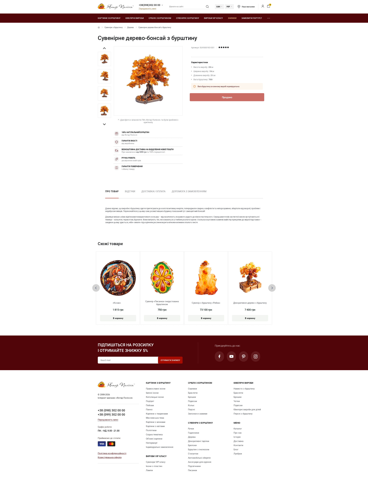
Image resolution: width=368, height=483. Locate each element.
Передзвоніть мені (147, 9)
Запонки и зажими (197, 413)
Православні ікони (155, 388)
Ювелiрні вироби (134, 18)
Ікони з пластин (154, 466)
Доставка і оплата (153, 191)
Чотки (237, 401)
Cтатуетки (193, 453)
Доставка (238, 441)
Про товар (112, 191)
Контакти (238, 445)
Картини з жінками (155, 421)
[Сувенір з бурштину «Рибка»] (206, 278)
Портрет (150, 401)
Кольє (191, 405)
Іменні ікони (152, 392)
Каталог (238, 428)
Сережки (192, 388)
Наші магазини (248, 6)
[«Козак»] (118, 278)
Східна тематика (154, 434)
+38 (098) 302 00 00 (111, 410)
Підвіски (192, 401)
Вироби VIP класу (213, 18)
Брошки (192, 396)
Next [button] (104, 124)
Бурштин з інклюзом (198, 449)
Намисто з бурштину (244, 388)
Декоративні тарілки (198, 441)
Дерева (130, 27)
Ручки (191, 428)
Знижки (232, 18)
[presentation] (96, 288)
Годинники (193, 432)
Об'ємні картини (154, 438)
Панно (149, 409)
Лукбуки (238, 453)
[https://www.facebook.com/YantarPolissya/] (219, 356)
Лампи (149, 470)
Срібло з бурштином (160, 18)
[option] (104, 59)
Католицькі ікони (155, 396)
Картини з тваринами (157, 413)
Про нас (238, 432)
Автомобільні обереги (199, 457)
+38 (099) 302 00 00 (111, 414)
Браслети (193, 392)
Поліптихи (151, 430)
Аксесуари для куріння (199, 461)
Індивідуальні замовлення (159, 446)
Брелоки (192, 445)
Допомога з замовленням (189, 191)
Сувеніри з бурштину (187, 18)
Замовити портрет (251, 18)
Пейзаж (150, 405)
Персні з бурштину (243, 413)
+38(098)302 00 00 (149, 5)
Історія (237, 436)
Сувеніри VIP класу (155, 461)
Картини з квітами (155, 426)
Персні (191, 409)
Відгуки (130, 191)
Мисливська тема (155, 417)
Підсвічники (194, 466)
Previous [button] (104, 48)
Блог (236, 449)
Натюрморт (151, 442)
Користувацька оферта (109, 457)
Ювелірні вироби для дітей (247, 409)
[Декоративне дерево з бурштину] (250, 278)
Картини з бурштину (109, 18)
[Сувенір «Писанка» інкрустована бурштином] (162, 278)
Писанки (192, 470)
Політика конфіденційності (112, 453)
